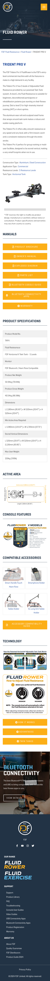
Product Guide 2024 (14, 957)
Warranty (10, 931)
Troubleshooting (13, 905)
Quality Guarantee (14, 948)
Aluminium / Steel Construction (32, 162)
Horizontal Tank (19, 174)
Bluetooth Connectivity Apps (18, 923)
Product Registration (15, 927)
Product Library (13, 897)
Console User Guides (15, 910)
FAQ (8, 901)
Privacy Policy (25, 969)
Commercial (23, 166)
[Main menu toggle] (44, 7)
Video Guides (11, 914)
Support (9, 892)
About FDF (10, 944)
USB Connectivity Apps (16, 918)
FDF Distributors (13, 952)
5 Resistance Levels (27, 170)
